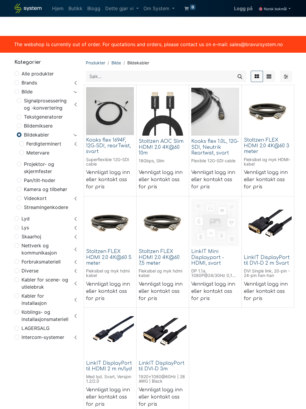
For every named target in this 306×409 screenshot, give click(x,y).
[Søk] (240, 76)
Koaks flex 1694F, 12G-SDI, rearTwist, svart (108, 145)
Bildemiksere (38, 126)
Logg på (243, 8)
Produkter (95, 62)
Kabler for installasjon (34, 299)
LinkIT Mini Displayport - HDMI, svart (207, 257)
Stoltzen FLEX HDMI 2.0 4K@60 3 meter (266, 145)
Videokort (35, 198)
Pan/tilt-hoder (39, 180)
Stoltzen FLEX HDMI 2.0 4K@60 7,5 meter (159, 257)
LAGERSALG (36, 328)
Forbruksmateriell (41, 262)
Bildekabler (36, 135)
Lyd (26, 219)
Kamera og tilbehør (45, 189)
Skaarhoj (31, 237)
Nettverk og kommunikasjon (39, 249)
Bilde (27, 92)
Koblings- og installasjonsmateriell (45, 315)
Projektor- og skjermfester (39, 167)
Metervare (37, 153)
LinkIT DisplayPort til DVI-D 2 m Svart (267, 260)
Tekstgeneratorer (43, 117)
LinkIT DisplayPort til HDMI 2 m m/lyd (109, 366)
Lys (25, 228)
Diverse (30, 271)
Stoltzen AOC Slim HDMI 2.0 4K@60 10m (161, 147)
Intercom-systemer (43, 337)
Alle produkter (38, 74)
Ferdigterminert (43, 144)
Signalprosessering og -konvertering (45, 104)
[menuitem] (58, 8)
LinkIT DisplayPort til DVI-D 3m (161, 366)
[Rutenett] (257, 76)
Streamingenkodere (46, 207)
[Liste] (269, 76)
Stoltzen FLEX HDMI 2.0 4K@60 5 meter (108, 257)
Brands (29, 83)
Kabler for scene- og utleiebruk (45, 283)
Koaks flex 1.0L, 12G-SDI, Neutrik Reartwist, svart (215, 147)
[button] (94, 127)
